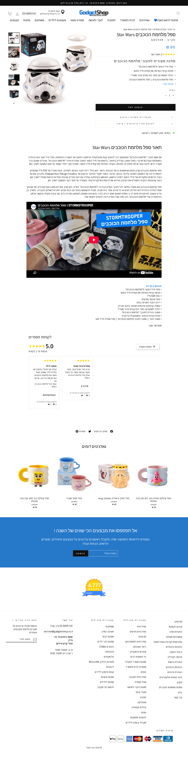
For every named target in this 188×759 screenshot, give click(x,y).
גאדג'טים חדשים (138, 631)
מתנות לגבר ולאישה (136, 687)
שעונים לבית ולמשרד (136, 666)
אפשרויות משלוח (174, 636)
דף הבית (171, 29)
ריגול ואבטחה (139, 646)
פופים (143, 672)
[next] (170, 483)
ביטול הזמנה (175, 652)
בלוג (180, 692)
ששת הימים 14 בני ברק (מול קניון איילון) (50, 12)
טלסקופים (109, 656)
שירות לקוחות (175, 626)
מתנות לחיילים (107, 682)
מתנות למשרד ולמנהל (135, 661)
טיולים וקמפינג (139, 707)
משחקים (39, 20)
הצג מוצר (34, 477)
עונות (143, 712)
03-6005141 (29, 13)
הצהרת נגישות (175, 662)
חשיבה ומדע (108, 631)
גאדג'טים (144, 20)
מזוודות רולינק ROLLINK (101, 661)
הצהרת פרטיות (174, 672)
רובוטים (110, 666)
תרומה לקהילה (175, 657)
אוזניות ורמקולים (138, 651)
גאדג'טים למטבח (137, 677)
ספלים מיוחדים (160, 29)
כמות (172, 90)
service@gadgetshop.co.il (58, 631)
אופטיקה (141, 702)
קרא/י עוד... (167, 84)
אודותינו (178, 621)
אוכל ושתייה (140, 682)
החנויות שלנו (175, 631)
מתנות (26, 20)
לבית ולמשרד (127, 20)
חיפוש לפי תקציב (105, 687)
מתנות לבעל (108, 636)
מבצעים (14, 20)
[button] (50, 404)
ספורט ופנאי (77, 20)
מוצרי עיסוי (140, 692)
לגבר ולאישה (95, 20)
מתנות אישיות (107, 677)
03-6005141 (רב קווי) (62, 625)
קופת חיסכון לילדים (104, 672)
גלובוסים (109, 651)
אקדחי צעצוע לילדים (136, 722)
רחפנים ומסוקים (138, 717)
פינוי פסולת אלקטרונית (171, 677)
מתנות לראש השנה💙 (166, 20)
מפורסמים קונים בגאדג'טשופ (168, 641)
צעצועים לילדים (57, 20)
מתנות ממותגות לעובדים (170, 687)
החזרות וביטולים (174, 646)
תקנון (179, 682)
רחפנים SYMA (106, 646)
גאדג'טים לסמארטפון (135, 641)
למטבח (111, 20)
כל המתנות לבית (138, 656)
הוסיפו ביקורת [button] (145, 346)
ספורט (143, 697)
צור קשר (178, 697)
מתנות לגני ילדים (105, 641)
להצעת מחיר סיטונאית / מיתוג (136, 123)
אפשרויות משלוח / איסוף (135, 117)
